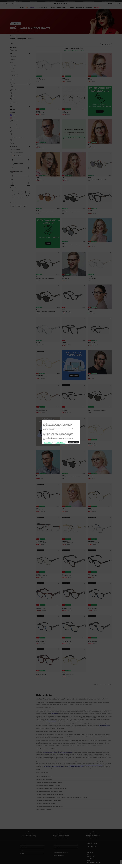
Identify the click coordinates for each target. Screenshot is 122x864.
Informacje (51, 429)
